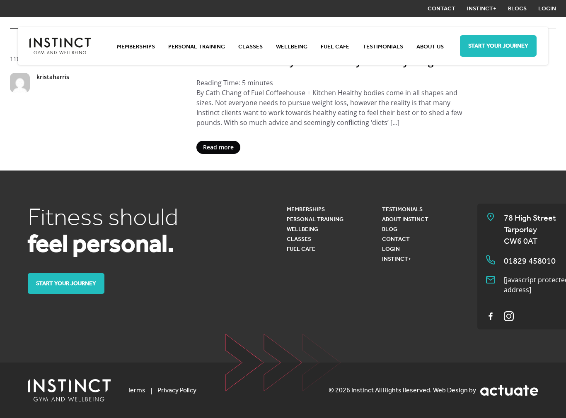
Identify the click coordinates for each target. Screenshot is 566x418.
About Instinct (405, 219)
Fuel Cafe (335, 46)
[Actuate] (509, 390)
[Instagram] (509, 316)
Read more (218, 147)
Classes (250, 46)
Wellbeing (291, 46)
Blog (389, 229)
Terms (136, 390)
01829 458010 (530, 261)
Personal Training (196, 46)
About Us (430, 46)
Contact (441, 8)
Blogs (517, 8)
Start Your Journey (498, 45)
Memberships (136, 46)
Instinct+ (481, 8)
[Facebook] (491, 316)
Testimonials (383, 46)
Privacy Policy (176, 390)
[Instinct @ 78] (69, 390)
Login (547, 8)
